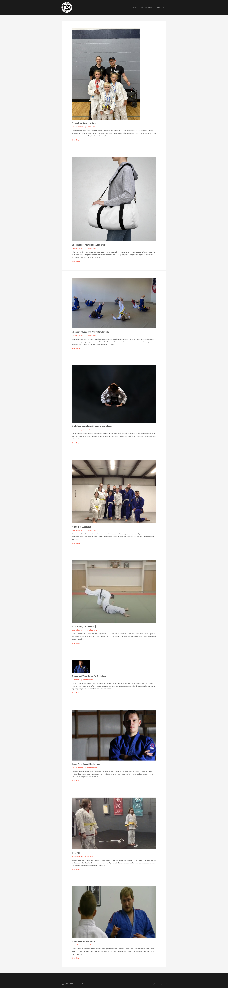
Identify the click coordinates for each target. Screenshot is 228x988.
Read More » (76, 140)
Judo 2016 (76, 853)
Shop (158, 7)
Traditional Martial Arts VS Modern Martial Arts (92, 426)
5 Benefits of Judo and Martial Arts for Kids (90, 332)
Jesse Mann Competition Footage (86, 764)
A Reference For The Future (83, 942)
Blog (141, 7)
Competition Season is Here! (84, 123)
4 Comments (76, 856)
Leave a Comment (77, 127)
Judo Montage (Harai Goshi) (84, 627)
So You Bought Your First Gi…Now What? (89, 245)
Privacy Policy (149, 7)
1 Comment (75, 430)
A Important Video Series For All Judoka (89, 676)
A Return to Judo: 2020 (81, 527)
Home (135, 7)
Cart (164, 7)
